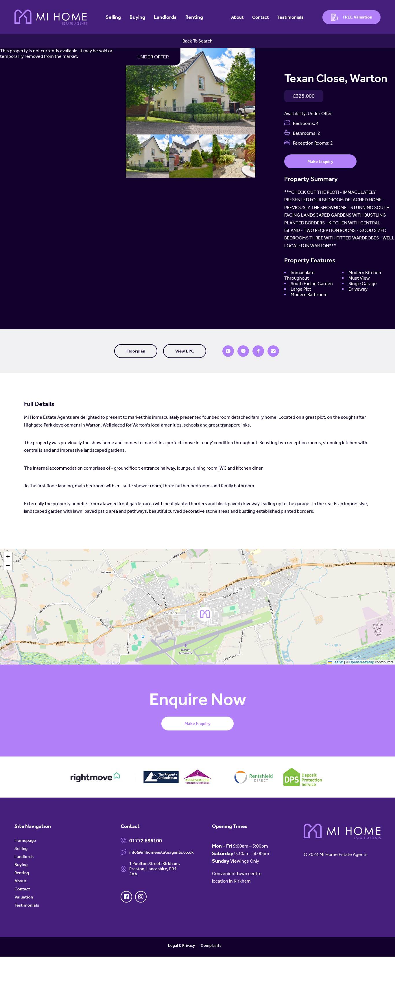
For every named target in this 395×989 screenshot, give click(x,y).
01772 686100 (145, 840)
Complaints (211, 945)
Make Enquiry (320, 161)
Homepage (25, 840)
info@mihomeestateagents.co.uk (161, 852)
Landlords (165, 17)
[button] (228, 351)
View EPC (184, 351)
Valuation (23, 897)
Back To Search (197, 41)
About (237, 17)
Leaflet (337, 661)
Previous (118, 92)
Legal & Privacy (181, 945)
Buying (137, 17)
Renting (194, 17)
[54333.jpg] (190, 91)
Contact (260, 17)
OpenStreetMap (361, 661)
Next (262, 92)
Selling (113, 17)
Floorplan (135, 351)
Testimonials (290, 17)
